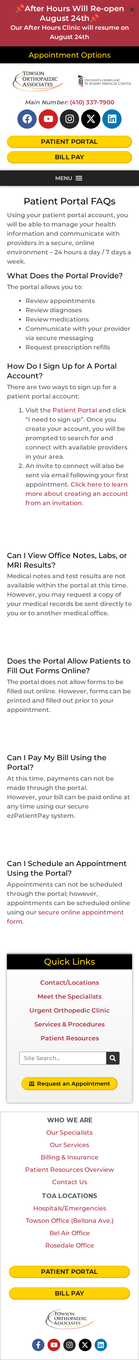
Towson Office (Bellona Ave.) (70, 1220)
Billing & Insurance (69, 1157)
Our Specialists (69, 1132)
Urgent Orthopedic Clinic (69, 1010)
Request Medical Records (74, 629)
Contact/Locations (69, 982)
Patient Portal (75, 410)
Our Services (69, 1145)
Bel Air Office (69, 1233)
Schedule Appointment (74, 938)
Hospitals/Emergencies (69, 1208)
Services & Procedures (69, 1024)
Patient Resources (70, 1038)
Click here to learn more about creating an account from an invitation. (76, 494)
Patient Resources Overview (69, 1169)
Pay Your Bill (73, 832)
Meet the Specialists (69, 996)
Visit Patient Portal (73, 524)
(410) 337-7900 (92, 102)
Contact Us (69, 1182)
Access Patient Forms (74, 726)
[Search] (112, 1058)
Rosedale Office (69, 1245)
